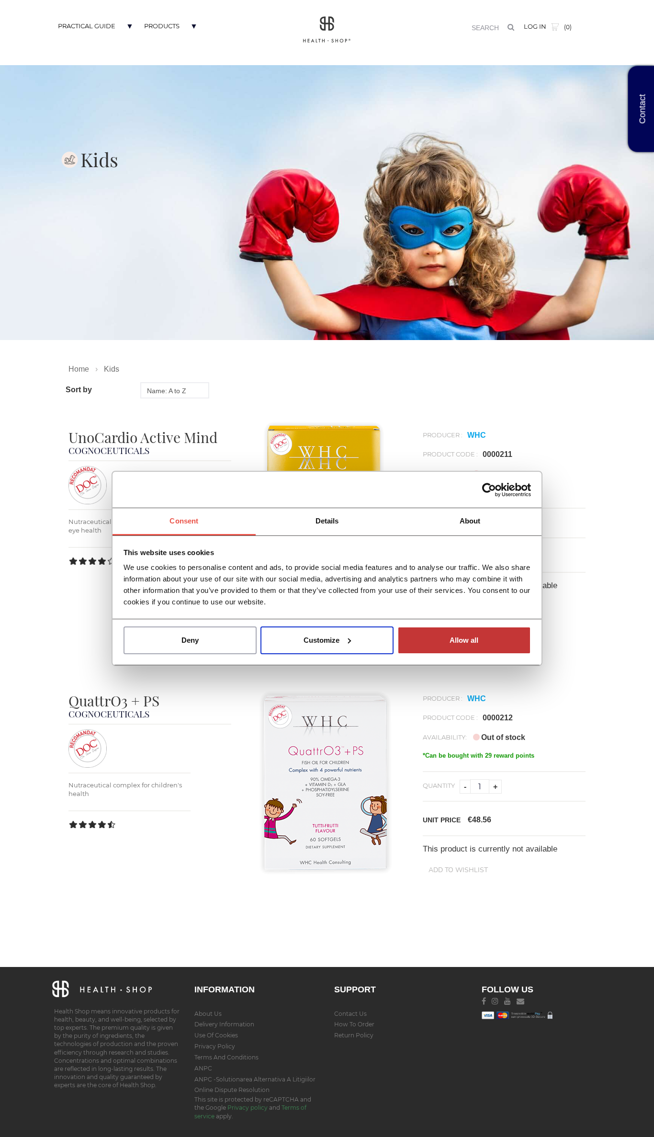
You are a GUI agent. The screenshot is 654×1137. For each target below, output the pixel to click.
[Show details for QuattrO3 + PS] (327, 782)
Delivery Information (224, 1024)
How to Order (354, 1024)
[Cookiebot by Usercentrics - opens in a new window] (489, 490)
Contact (642, 109)
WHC (476, 435)
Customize (321, 640)
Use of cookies (216, 1035)
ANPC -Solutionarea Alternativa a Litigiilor (255, 1079)
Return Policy (353, 1035)
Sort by (79, 390)
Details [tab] (327, 521)
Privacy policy (248, 1107)
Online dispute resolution (232, 1089)
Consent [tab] (183, 521)
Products (162, 26)
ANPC (203, 1068)
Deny (190, 640)
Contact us (350, 1013)
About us (208, 1013)
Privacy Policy (214, 1046)
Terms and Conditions (226, 1057)
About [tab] (470, 521)
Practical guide (86, 26)
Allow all (464, 640)
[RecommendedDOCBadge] (87, 484)
